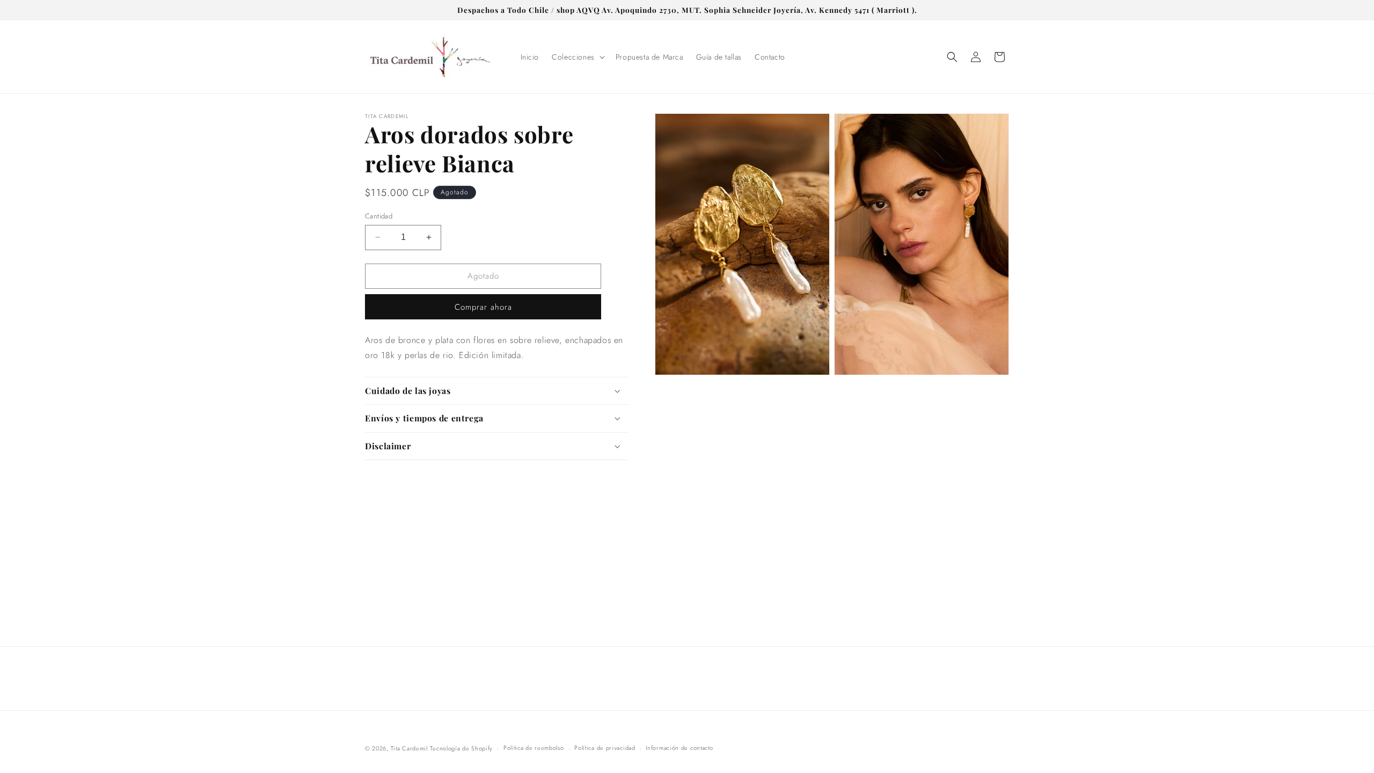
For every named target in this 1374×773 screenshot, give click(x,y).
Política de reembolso (533, 747)
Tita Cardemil (409, 748)
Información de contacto (679, 747)
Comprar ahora (483, 307)
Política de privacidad (604, 747)
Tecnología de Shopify (461, 748)
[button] (577, 57)
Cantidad (378, 216)
